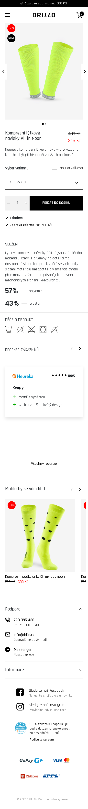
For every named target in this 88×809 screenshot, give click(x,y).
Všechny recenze (44, 463)
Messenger (24, 652)
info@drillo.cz (31, 637)
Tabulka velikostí (70, 168)
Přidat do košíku (56, 202)
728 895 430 (26, 622)
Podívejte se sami (42, 739)
